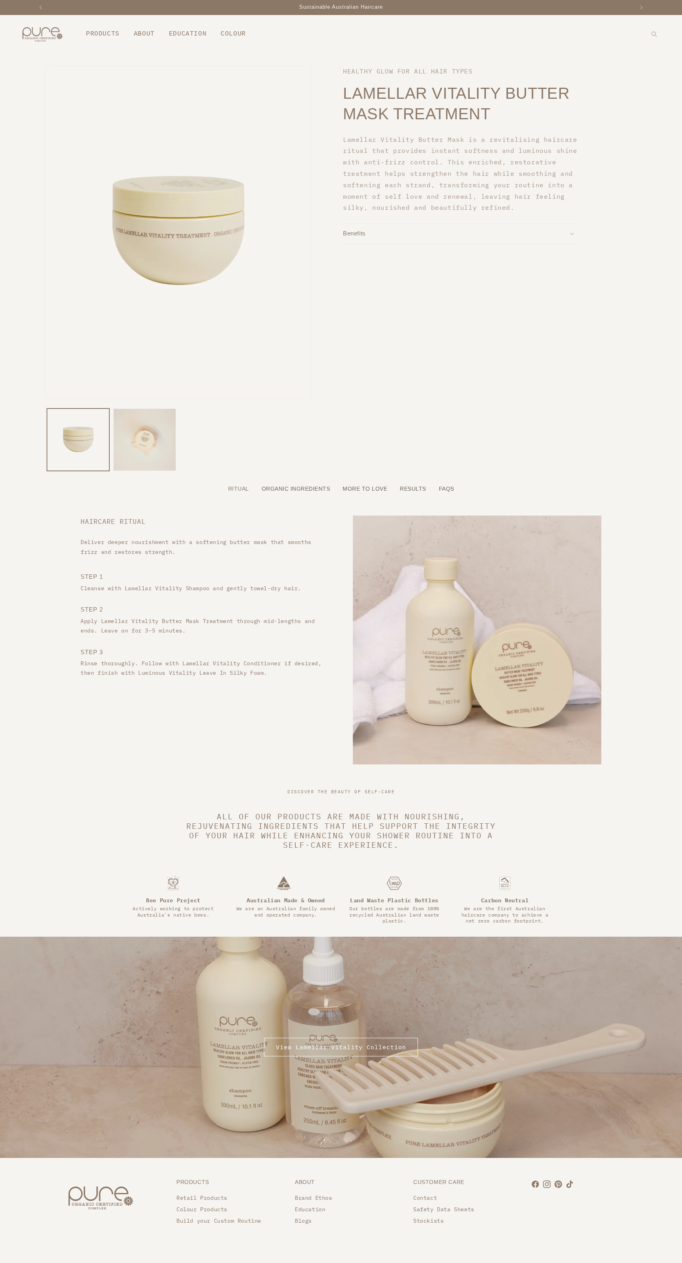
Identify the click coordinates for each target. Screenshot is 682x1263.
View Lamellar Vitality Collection (341, 1047)
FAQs (446, 489)
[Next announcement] (641, 7)
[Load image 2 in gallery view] (144, 439)
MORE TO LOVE (365, 489)
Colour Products (201, 1209)
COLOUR (233, 34)
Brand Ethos (313, 1197)
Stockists (428, 1220)
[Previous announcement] (40, 7)
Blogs (303, 1220)
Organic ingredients (296, 489)
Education (310, 1209)
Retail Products (201, 1197)
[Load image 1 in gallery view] (78, 439)
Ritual (238, 489)
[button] (461, 233)
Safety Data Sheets (443, 1209)
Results (413, 489)
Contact (425, 1197)
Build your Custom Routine (218, 1220)
